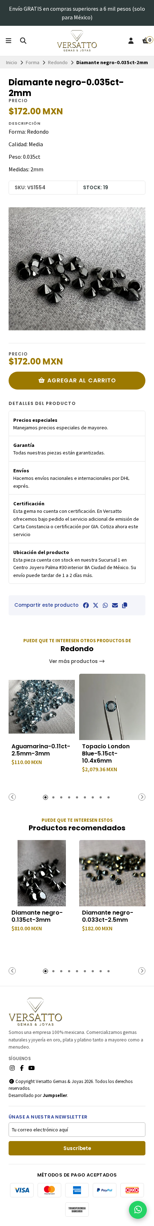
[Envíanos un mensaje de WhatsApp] (138, 1210)
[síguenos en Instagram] (12, 1068)
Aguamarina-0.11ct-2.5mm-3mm (40, 750)
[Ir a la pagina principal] (77, 41)
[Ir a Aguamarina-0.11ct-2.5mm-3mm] (42, 707)
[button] (124, 605)
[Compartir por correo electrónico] (115, 605)
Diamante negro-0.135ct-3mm (37, 916)
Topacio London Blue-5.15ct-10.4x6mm (106, 753)
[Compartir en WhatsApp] (105, 605)
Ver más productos (74, 661)
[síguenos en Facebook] (21, 1068)
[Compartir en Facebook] (86, 605)
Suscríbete (77, 1148)
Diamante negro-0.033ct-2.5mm (107, 916)
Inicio (11, 62)
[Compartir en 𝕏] (95, 605)
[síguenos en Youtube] (31, 1068)
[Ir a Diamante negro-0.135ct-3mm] (42, 873)
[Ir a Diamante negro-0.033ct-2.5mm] (112, 873)
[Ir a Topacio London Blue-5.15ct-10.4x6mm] (112, 707)
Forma (32, 62)
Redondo (58, 62)
